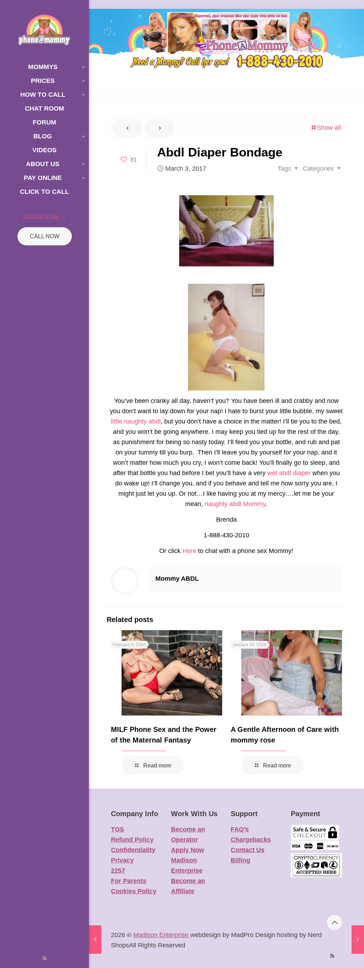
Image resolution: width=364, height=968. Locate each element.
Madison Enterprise (161, 934)
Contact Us (247, 849)
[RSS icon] (44, 958)
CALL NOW (44, 236)
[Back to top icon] (334, 922)
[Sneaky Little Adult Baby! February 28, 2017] (95, 939)
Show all (329, 127)
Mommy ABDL (177, 578)
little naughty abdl (136, 421)
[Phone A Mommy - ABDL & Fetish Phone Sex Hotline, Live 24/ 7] (44, 30)
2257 (118, 870)
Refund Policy (132, 839)
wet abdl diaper (289, 473)
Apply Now (187, 849)
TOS (117, 829)
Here (189, 550)
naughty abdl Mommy (235, 503)
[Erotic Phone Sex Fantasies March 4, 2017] (358, 939)
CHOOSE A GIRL (42, 217)
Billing (240, 860)
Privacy (122, 860)
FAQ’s (240, 829)
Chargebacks (251, 839)
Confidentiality (133, 849)
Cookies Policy (133, 891)
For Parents (128, 880)
